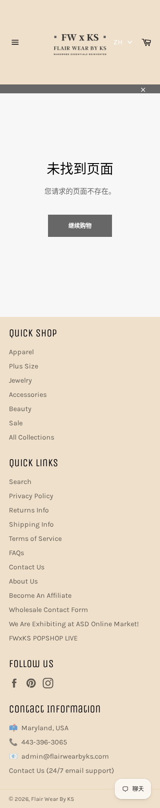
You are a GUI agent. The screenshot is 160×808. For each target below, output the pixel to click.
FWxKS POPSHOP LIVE (43, 638)
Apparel (21, 352)
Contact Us (26, 567)
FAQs (16, 552)
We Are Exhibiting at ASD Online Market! (74, 624)
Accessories (28, 394)
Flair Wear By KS (52, 799)
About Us (23, 581)
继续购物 (80, 225)
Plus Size (23, 366)
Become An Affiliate (40, 595)
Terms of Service (35, 538)
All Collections (31, 437)
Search (20, 481)
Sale (16, 423)
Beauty (20, 408)
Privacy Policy (31, 496)
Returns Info (29, 510)
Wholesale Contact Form (48, 609)
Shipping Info (31, 524)
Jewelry (20, 380)
